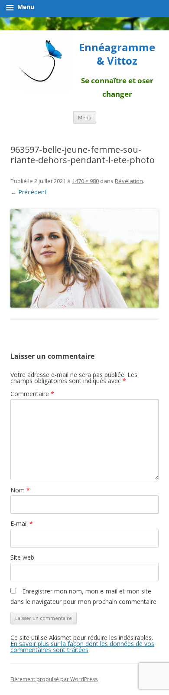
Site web (22, 557)
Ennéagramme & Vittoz (117, 54)
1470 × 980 (85, 181)
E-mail (21, 523)
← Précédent (28, 192)
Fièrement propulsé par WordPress (54, 679)
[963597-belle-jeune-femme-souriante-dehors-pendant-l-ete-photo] (84, 258)
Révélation (129, 181)
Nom (20, 490)
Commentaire (32, 394)
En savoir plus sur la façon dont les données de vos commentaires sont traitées (82, 646)
